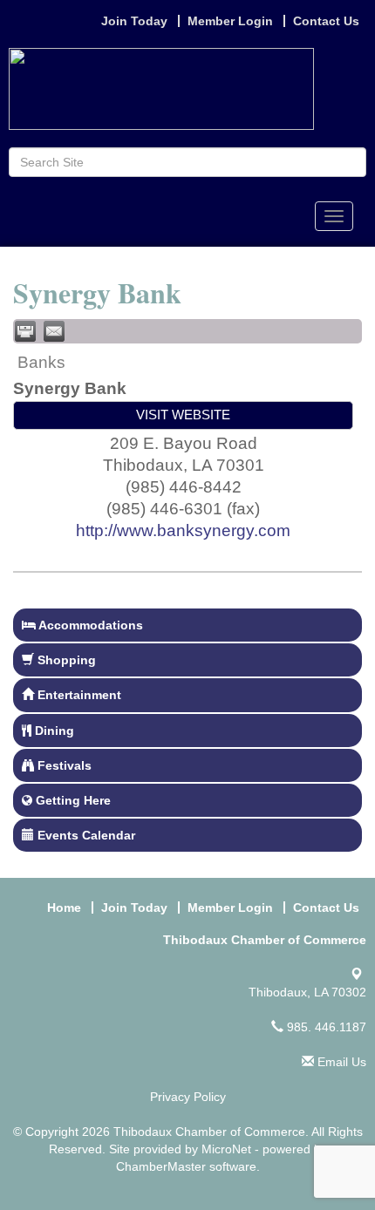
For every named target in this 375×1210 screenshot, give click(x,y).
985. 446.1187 (324, 1027)
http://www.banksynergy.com (183, 530)
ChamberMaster (161, 1166)
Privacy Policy (188, 1097)
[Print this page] (25, 331)
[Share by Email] (54, 331)
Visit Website (183, 414)
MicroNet (226, 1149)
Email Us (340, 1062)
